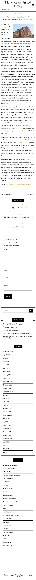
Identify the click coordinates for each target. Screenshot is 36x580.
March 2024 (6, 405)
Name (6, 270)
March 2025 (6, 371)
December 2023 (7, 415)
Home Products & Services (11, 502)
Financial (5, 485)
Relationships (7, 525)
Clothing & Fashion (8, 478)
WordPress (18, 576)
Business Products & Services (11, 475)
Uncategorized (7, 542)
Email (6, 278)
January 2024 (7, 412)
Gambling (5, 492)
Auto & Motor (7, 471)
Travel (4, 539)
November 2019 (7, 432)
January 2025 (7, 378)
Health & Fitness (7, 495)
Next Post (29, 194)
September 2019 (7, 438)
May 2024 (6, 398)
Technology (18, 14)
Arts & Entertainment (9, 468)
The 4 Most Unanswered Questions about (17, 333)
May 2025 (6, 365)
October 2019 (7, 435)
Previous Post (8, 194)
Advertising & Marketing (10, 465)
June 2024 (6, 395)
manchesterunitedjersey (11, 19)
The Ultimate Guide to (10, 330)
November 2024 (7, 385)
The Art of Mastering (10, 327)
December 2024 (7, 381)
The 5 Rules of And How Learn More (18, 217)
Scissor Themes (15, 575)
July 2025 (6, 358)
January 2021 (7, 425)
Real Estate (6, 522)
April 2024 (6, 401)
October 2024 (7, 388)
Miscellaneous (7, 512)
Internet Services (8, 505)
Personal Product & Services (11, 515)
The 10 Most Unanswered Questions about (18, 184)
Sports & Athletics (8, 532)
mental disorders (24, 142)
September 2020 (8, 428)
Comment (7, 249)
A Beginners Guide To (18, 208)
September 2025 (8, 351)
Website (6, 285)
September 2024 (8, 391)
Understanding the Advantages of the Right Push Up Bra (17, 337)
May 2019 (6, 448)
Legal (4, 508)
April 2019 (6, 452)
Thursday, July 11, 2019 (26, 19)
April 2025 (6, 368)
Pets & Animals (7, 518)
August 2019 (6, 442)
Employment (6, 482)
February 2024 (7, 408)
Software (5, 528)
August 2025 (6, 355)
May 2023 (6, 418)
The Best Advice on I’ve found (13, 324)
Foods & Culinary (8, 488)
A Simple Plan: (18, 227)
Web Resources (7, 545)
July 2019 (5, 445)
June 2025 (6, 361)
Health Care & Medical (9, 498)
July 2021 (5, 422)
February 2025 (7, 375)
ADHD (24, 131)
